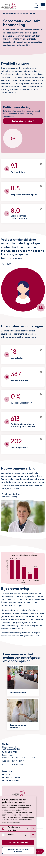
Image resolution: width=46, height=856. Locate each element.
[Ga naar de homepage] (16, 795)
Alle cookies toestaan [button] (18, 842)
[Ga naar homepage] (8, 5)
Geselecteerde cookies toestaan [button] (18, 850)
